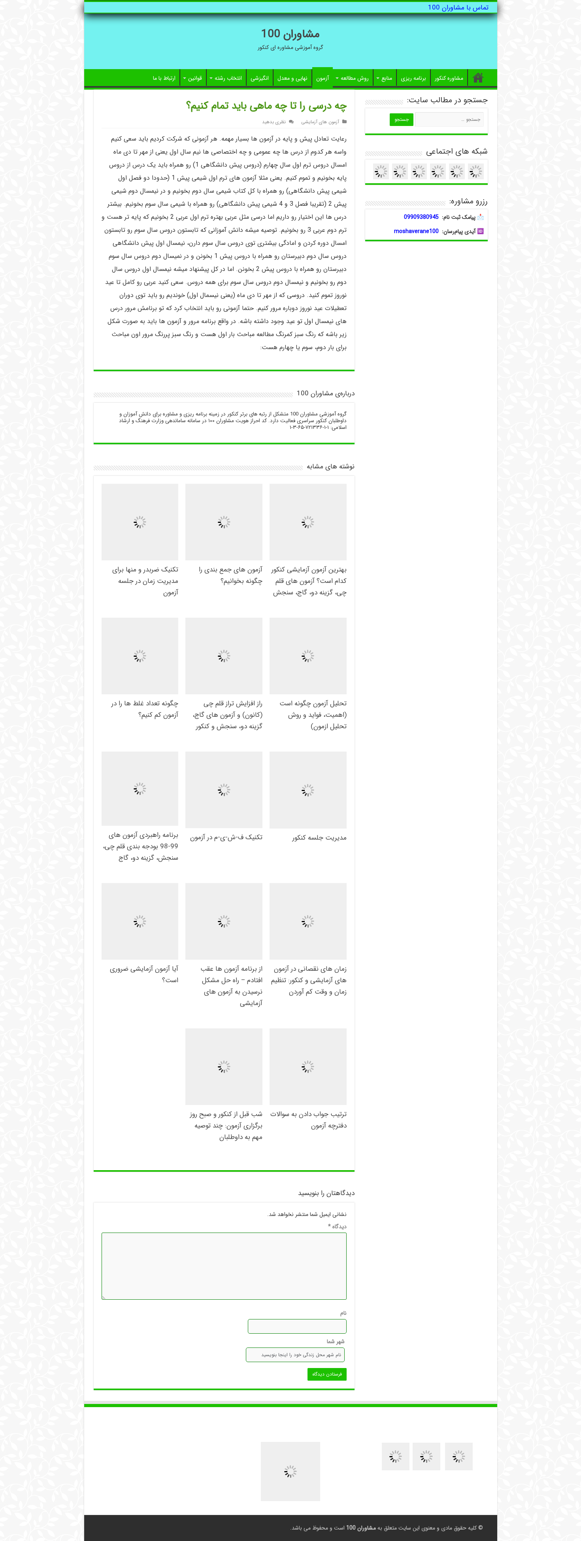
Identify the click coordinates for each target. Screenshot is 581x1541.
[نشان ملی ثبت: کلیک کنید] (290, 1471)
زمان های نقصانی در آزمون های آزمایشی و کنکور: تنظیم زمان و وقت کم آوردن (309, 980)
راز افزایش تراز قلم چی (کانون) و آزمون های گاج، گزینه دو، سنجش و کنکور (227, 715)
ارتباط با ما (164, 78)
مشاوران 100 (290, 34)
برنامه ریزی (413, 78)
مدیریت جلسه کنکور (319, 838)
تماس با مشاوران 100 (458, 7)
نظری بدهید (274, 122)
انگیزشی (260, 78)
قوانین (195, 78)
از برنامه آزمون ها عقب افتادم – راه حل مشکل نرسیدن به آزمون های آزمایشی (231, 986)
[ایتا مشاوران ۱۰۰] (457, 171)
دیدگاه (337, 1227)
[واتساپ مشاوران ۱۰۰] (419, 171)
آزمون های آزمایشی (320, 122)
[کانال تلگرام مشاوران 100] (395, 1456)
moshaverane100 (416, 231)
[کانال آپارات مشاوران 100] (459, 1456)
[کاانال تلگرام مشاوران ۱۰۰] (381, 171)
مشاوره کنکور (449, 78)
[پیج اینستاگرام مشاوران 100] (426, 1456)
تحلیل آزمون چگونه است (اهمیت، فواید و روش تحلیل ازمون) (313, 715)
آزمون (322, 78)
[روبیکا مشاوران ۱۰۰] (476, 171)
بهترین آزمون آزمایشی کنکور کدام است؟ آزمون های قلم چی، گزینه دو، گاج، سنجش (309, 581)
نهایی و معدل (292, 78)
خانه (478, 77)
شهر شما (335, 1342)
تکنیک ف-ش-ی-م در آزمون (226, 837)
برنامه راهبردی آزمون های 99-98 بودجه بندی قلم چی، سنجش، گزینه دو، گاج (140, 846)
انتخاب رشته (228, 78)
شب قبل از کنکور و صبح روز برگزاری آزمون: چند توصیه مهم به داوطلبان (226, 1126)
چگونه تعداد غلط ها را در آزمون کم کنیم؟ (144, 709)
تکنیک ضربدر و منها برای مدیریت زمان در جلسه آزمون (145, 581)
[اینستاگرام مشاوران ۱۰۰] (400, 171)
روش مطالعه (355, 78)
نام (343, 1313)
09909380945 (421, 217)
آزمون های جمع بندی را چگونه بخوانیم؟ (230, 575)
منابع (386, 78)
